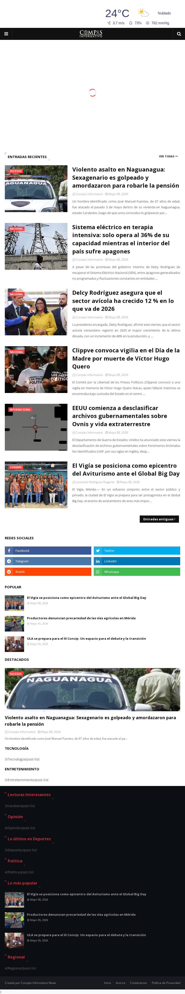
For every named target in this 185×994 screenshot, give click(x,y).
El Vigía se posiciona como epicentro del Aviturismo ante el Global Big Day (126, 469)
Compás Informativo (89, 194)
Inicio (107, 983)
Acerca (120, 983)
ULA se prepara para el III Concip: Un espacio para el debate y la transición (86, 638)
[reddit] (48, 572)
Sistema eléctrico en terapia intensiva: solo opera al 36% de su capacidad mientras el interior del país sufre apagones (121, 239)
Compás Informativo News (38, 983)
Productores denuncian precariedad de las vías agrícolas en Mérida (81, 618)
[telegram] (48, 561)
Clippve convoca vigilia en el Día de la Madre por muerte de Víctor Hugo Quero (126, 358)
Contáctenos (138, 983)
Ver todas (166, 156)
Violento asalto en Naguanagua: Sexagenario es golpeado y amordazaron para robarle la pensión (125, 177)
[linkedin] (137, 561)
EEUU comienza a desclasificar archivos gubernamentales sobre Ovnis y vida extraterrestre (119, 416)
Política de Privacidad (166, 983)
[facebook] (48, 550)
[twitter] (137, 550)
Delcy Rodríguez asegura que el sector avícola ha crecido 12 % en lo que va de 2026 (123, 300)
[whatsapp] (137, 572)
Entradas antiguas (158, 519)
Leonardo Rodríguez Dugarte (95, 482)
